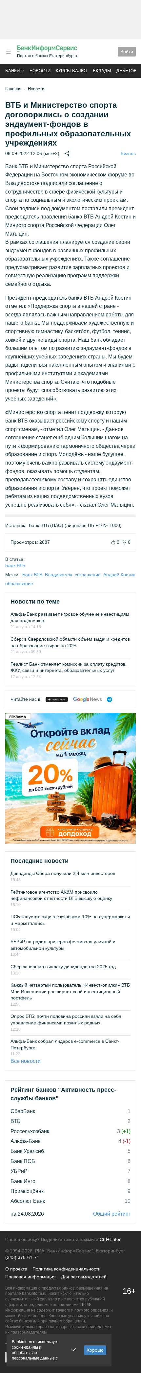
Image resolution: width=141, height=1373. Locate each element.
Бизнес (128, 153)
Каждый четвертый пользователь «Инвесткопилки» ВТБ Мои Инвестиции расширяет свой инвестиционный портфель (70, 991)
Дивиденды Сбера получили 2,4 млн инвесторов (62, 873)
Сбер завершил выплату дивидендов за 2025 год (63, 966)
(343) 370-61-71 (22, 1257)
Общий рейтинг (112, 1214)
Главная (13, 88)
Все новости (25, 1061)
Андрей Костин (119, 574)
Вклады (102, 70)
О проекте (16, 1268)
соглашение (88, 574)
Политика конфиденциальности (66, 1268)
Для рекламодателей (84, 1276)
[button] (8, 51)
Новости (40, 70)
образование (19, 583)
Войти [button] (126, 51)
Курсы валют (72, 70)
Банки (12, 70)
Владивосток (58, 574)
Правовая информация (30, 1276)
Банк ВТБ (15, 565)
